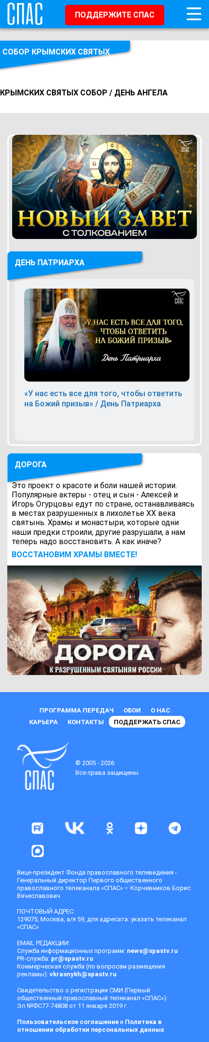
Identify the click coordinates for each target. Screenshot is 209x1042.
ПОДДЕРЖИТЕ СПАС (115, 14)
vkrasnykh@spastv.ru (83, 974)
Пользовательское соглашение (68, 1021)
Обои (132, 710)
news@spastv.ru (152, 950)
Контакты (86, 722)
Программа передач (76, 710)
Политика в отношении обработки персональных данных (90, 1025)
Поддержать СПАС (147, 722)
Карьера (43, 722)
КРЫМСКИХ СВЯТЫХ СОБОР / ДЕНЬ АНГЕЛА (84, 92)
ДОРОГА (31, 464)
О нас (160, 710)
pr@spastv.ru (72, 958)
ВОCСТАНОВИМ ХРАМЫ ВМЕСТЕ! (74, 554)
